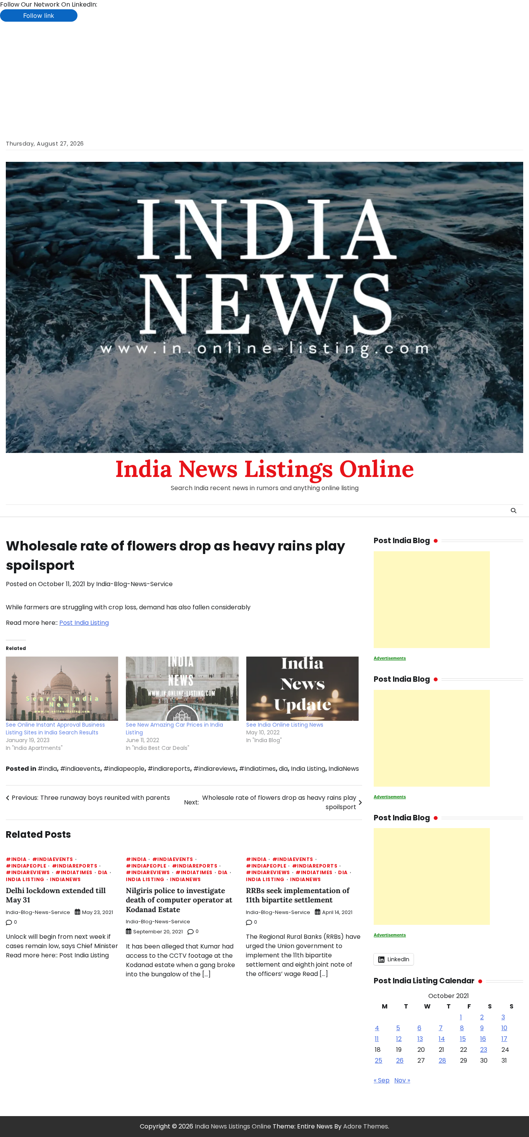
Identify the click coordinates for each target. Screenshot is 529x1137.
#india (47, 768)
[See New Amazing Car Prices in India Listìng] (182, 689)
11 (377, 1038)
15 (463, 1038)
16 (483, 1038)
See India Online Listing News (284, 725)
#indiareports (169, 768)
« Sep (382, 1080)
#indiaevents (80, 768)
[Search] (513, 510)
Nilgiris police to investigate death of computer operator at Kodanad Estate (179, 900)
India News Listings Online (264, 468)
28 (442, 1060)
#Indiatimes (257, 768)
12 (399, 1038)
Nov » (402, 1080)
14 (442, 1038)
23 (483, 1049)
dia (283, 768)
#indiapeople (123, 768)
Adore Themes (365, 1126)
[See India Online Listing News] (302, 689)
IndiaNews (343, 768)
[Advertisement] (264, 80)
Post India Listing (84, 622)
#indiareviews (214, 768)
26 (400, 1060)
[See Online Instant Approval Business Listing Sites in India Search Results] (62, 689)
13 (420, 1038)
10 (504, 1028)
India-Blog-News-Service (134, 584)
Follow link (38, 15)
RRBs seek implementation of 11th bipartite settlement (297, 895)
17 (504, 1038)
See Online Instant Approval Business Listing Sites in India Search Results (55, 728)
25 (378, 1060)
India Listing (308, 768)
